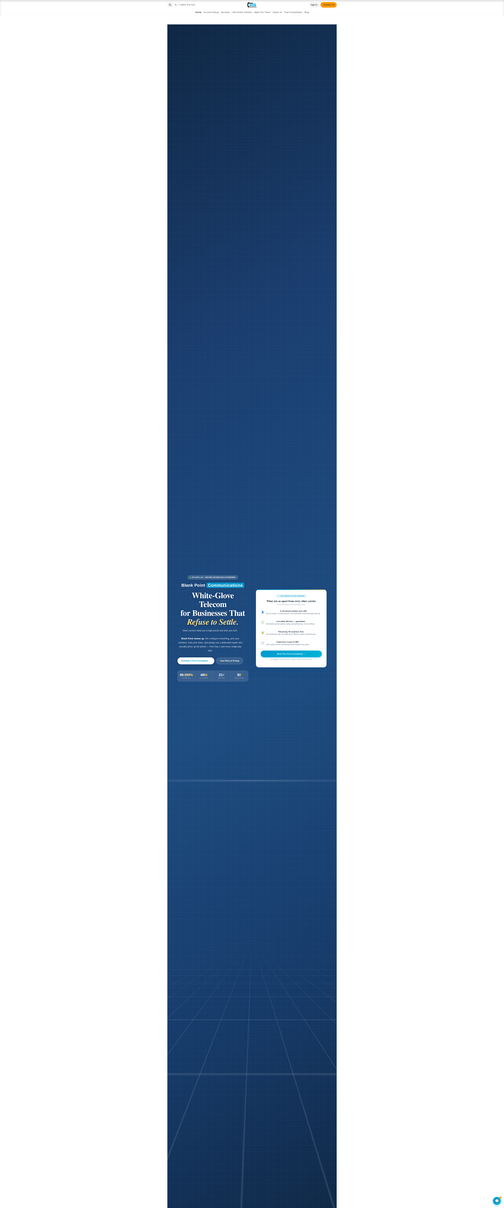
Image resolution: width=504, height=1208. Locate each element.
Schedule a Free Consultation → (196, 661)
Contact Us (328, 4)
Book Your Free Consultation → (291, 654)
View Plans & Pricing (229, 661)
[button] (170, 5)
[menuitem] (198, 12)
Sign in (314, 4)
